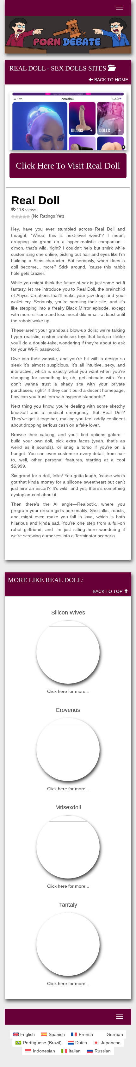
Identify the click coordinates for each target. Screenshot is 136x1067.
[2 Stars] (17, 217)
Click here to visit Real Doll (68, 165)
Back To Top (108, 591)
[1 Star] (13, 217)
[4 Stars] (24, 217)
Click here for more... (68, 691)
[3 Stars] (20, 217)
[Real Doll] (68, 121)
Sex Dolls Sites (78, 68)
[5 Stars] (28, 217)
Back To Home (110, 79)
